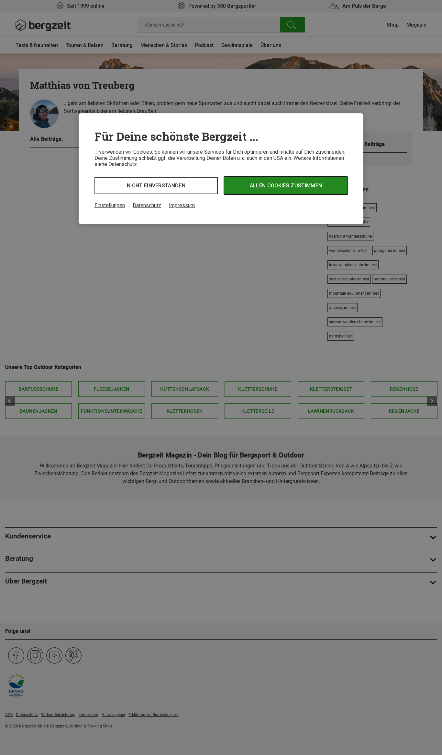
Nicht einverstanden (156, 186)
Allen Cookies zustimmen (286, 186)
